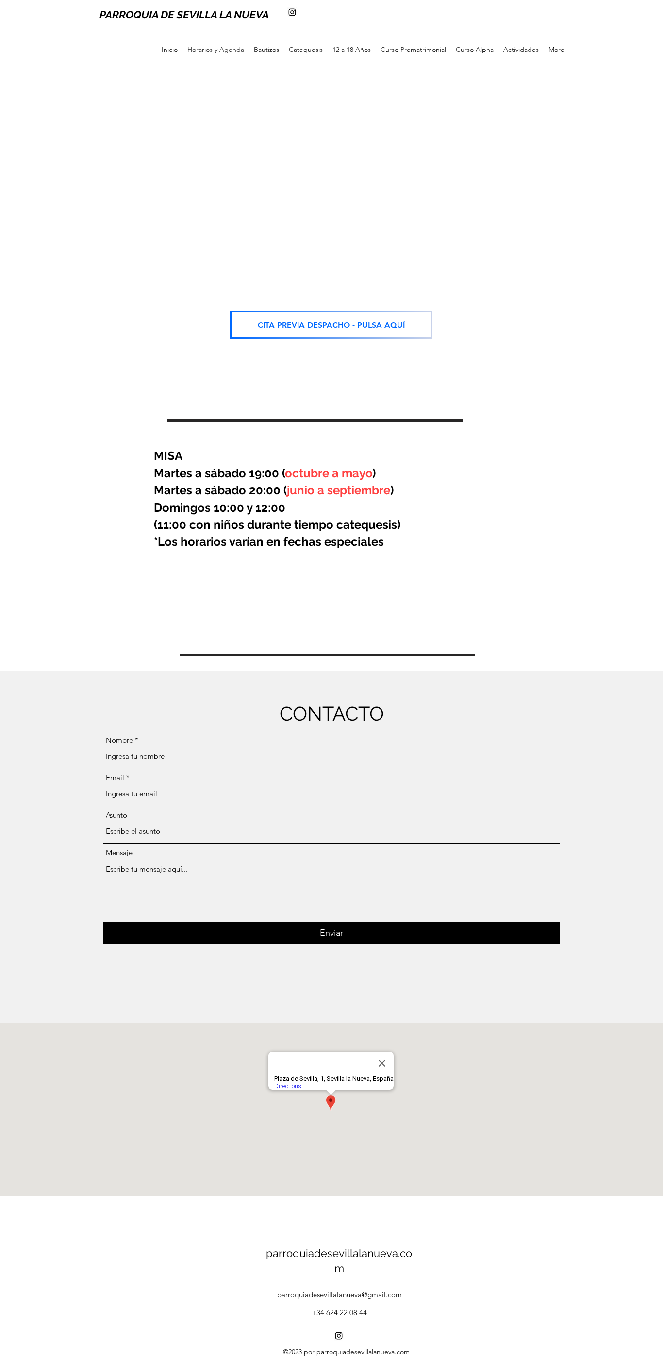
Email (115, 777)
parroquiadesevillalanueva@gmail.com (339, 1294)
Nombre (119, 740)
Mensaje (119, 852)
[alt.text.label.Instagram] (292, 12)
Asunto (116, 815)
